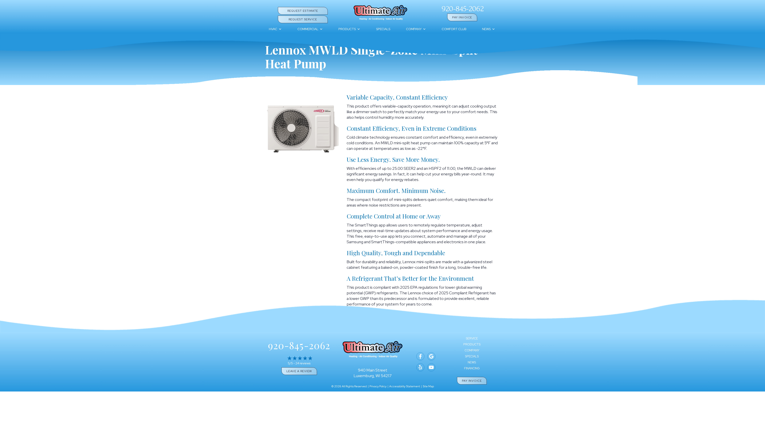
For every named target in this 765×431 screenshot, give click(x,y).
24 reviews (302, 363)
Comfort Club (454, 29)
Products (347, 29)
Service (472, 338)
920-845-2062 (463, 8)
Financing (472, 368)
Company (414, 29)
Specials (383, 29)
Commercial (307, 29)
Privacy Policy (378, 386)
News (486, 29)
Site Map (428, 386)
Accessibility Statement (404, 386)
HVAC (273, 29)
